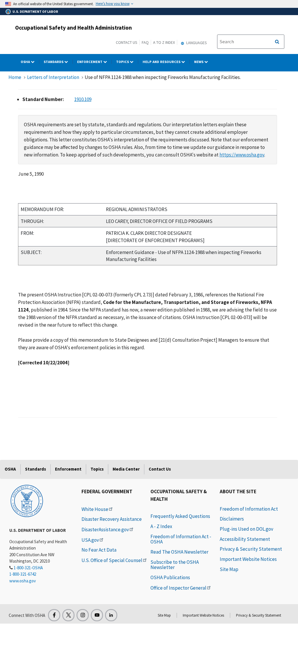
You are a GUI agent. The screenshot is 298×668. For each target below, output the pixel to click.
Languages (196, 42)
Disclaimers (232, 519)
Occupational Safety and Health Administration (73, 27)
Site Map (229, 569)
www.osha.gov (22, 581)
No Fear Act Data (98, 550)
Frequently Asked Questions (180, 516)
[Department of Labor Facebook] (54, 615)
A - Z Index (161, 526)
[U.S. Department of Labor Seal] (26, 500)
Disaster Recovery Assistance (111, 519)
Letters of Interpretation (53, 77)
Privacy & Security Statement (251, 549)
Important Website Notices (248, 559)
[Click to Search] (277, 42)
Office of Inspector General (178, 588)
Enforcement (90, 62)
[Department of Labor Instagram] (83, 615)
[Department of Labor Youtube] (97, 615)
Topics (123, 62)
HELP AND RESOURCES (162, 62)
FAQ (145, 42)
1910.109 (82, 99)
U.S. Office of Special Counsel (111, 560)
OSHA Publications (170, 577)
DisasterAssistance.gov (105, 529)
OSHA (26, 62)
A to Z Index (164, 42)
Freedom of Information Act (249, 509)
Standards (54, 62)
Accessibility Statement (245, 539)
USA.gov (90, 540)
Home (14, 77)
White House (94, 509)
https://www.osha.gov (241, 155)
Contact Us (126, 42)
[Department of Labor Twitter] (68, 615)
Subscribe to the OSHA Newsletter (174, 565)
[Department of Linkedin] (111, 615)
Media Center (126, 469)
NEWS (199, 62)
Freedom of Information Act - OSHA (180, 539)
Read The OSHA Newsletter (179, 552)
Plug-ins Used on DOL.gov (246, 529)
